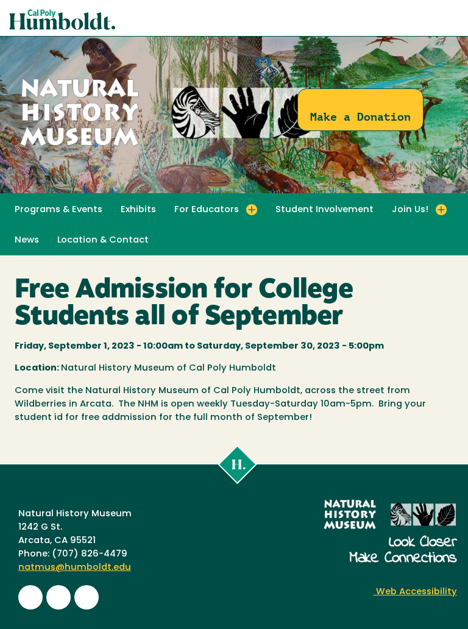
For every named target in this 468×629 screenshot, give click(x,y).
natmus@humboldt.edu (74, 567)
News (27, 240)
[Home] (170, 146)
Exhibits (138, 210)
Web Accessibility (415, 592)
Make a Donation (360, 116)
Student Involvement (324, 210)
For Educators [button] (206, 210)
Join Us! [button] (410, 210)
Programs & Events (58, 210)
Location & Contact (103, 240)
